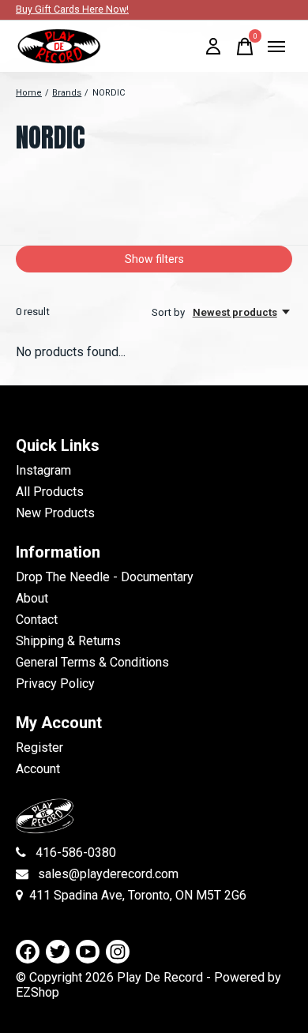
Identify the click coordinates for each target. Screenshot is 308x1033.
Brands (66, 93)
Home (29, 93)
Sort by (169, 312)
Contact (37, 619)
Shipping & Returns (68, 640)
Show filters (154, 259)
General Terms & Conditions (92, 662)
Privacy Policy (55, 683)
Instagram (43, 470)
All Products (50, 491)
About (32, 598)
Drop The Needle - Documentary (104, 576)
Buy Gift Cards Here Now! (72, 9)
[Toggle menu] (276, 46)
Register (39, 747)
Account (38, 768)
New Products (55, 512)
